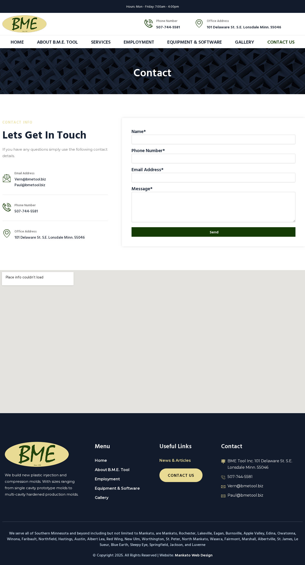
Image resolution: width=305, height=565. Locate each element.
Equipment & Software (194, 41)
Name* (139, 131)
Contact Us (281, 41)
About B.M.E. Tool (57, 41)
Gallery (244, 41)
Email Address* (147, 169)
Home (17, 41)
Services (101, 41)
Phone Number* (148, 150)
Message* (142, 188)
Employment (139, 41)
